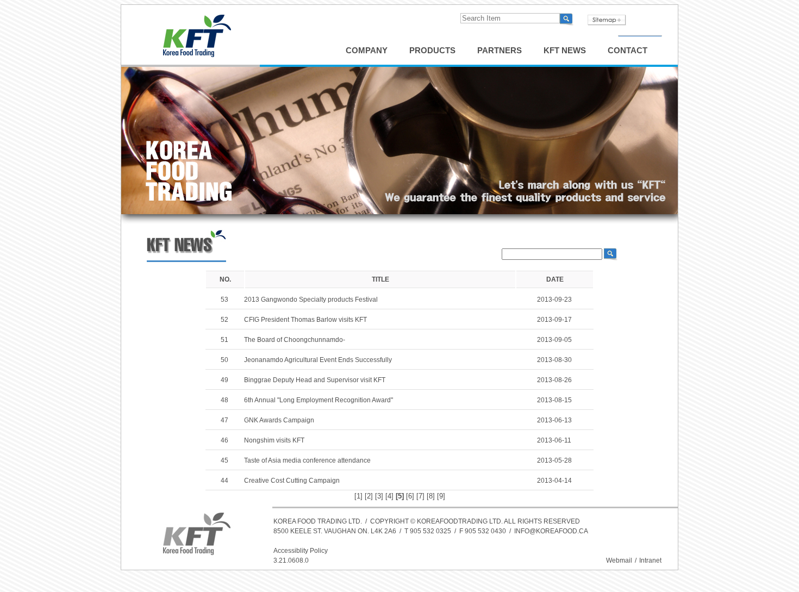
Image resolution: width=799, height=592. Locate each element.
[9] (441, 496)
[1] (358, 496)
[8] (431, 496)
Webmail (619, 560)
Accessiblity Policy (300, 550)
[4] (389, 496)
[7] (420, 496)
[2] (369, 496)
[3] (379, 496)
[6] (410, 496)
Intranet (650, 560)
